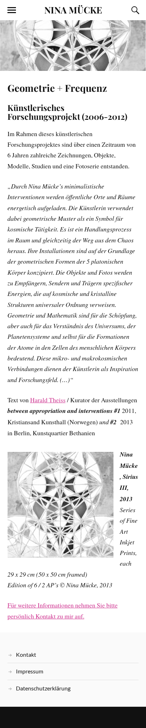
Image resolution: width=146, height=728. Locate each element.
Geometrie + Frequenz (57, 88)
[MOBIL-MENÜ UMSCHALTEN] (11, 10)
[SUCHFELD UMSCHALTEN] (134, 10)
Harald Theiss (48, 400)
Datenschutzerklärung (43, 688)
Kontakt (26, 654)
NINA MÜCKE (73, 10)
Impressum (29, 671)
